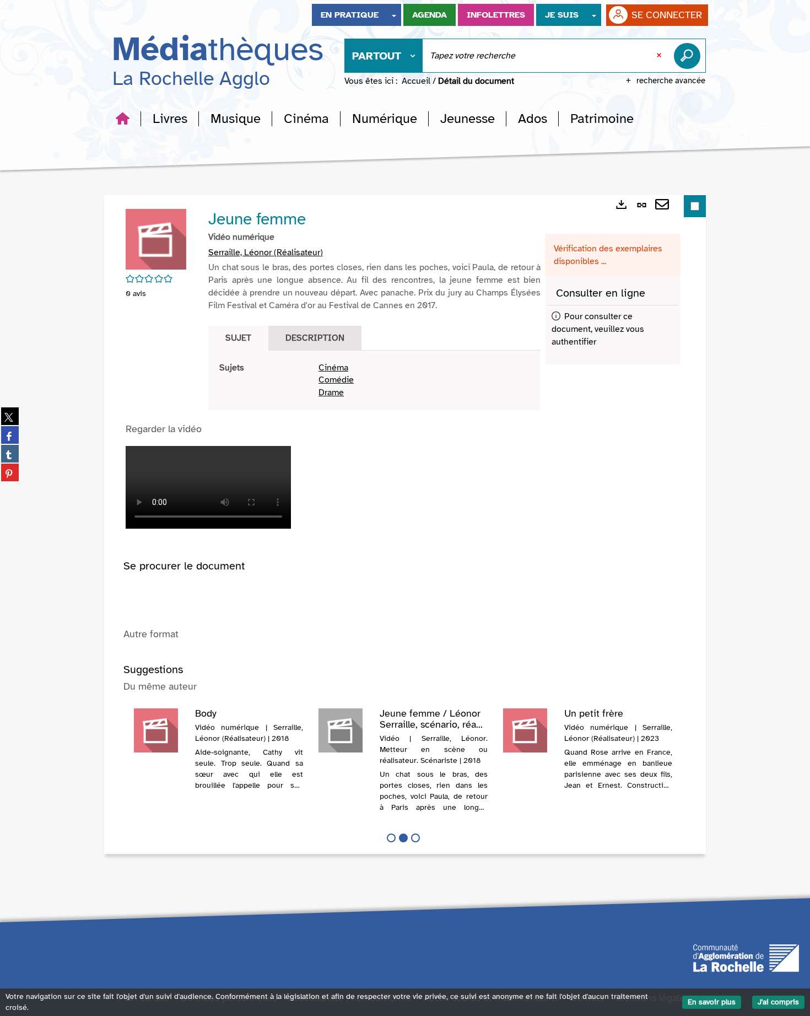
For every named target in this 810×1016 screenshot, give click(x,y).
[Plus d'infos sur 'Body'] (161, 730)
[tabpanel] (374, 381)
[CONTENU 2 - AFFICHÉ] (403, 838)
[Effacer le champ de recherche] (660, 55)
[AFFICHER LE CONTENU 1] (391, 838)
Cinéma (333, 367)
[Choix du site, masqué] (394, 15)
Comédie (336, 379)
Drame (331, 392)
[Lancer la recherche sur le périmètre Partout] (689, 55)
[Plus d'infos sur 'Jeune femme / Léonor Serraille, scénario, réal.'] (345, 730)
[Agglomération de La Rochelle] (746, 957)
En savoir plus (712, 1002)
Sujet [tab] (238, 337)
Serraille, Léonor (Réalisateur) (265, 252)
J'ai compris (778, 1002)
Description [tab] (314, 337)
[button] (170, 118)
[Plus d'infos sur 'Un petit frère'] (530, 730)
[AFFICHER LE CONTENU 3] (415, 838)
